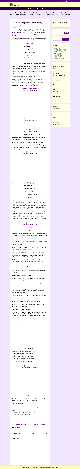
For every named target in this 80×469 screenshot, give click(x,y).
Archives (55, 106)
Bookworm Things (57, 77)
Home (11, 1)
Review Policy (16, 1)
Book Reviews (15, 15)
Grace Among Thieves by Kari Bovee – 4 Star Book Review (33, 13)
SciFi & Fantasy (56, 96)
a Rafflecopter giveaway (17, 403)
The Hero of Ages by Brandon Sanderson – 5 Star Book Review (49, 13)
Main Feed (55, 91)
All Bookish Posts (30, 8)
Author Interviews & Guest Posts (60, 66)
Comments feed (56, 122)
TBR (54, 98)
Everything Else (40, 8)
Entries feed (55, 119)
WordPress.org (56, 124)
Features (55, 87)
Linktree (21, 1)
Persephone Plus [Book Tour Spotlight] (23, 433)
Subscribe (65, 39)
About (15, 8)
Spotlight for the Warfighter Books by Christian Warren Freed (42, 433)
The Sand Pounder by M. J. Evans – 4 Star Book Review (64, 13)
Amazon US (23, 88)
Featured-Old (56, 84)
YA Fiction (55, 100)
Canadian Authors (57, 80)
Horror (54, 89)
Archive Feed (56, 64)
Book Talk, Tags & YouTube (59, 75)
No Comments (24, 25)
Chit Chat (55, 82)
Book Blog (22, 8)
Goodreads (32, 59)
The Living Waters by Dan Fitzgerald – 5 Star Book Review (18, 13)
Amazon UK (35, 88)
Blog (54, 68)
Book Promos (20, 435)
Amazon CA (29, 88)
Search (54, 30)
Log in (54, 117)
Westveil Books (18, 4)
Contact (25, 1)
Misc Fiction (55, 94)
